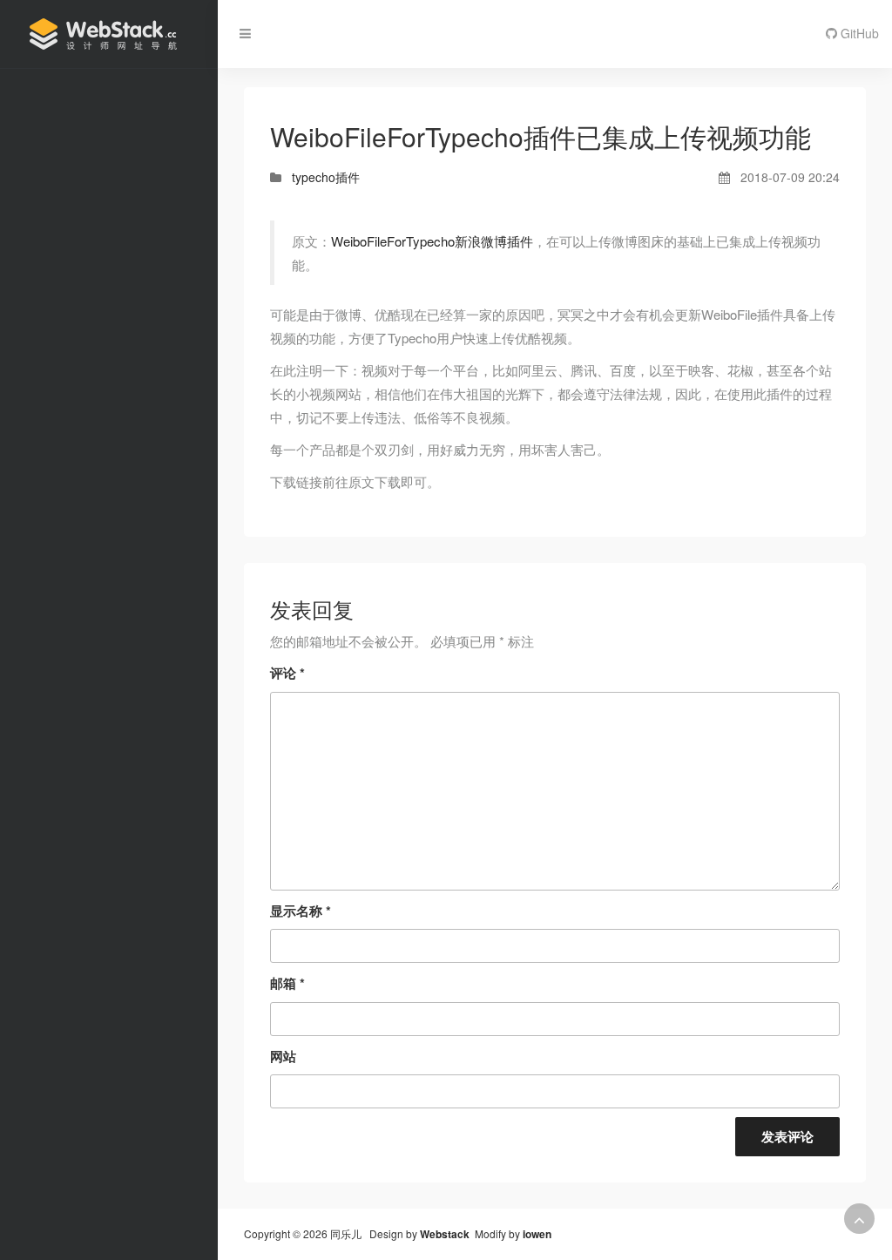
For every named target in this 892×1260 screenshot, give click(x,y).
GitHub (858, 33)
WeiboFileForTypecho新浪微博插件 (432, 241)
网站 (283, 1056)
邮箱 (287, 982)
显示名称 (300, 910)
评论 (287, 672)
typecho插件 (326, 177)
